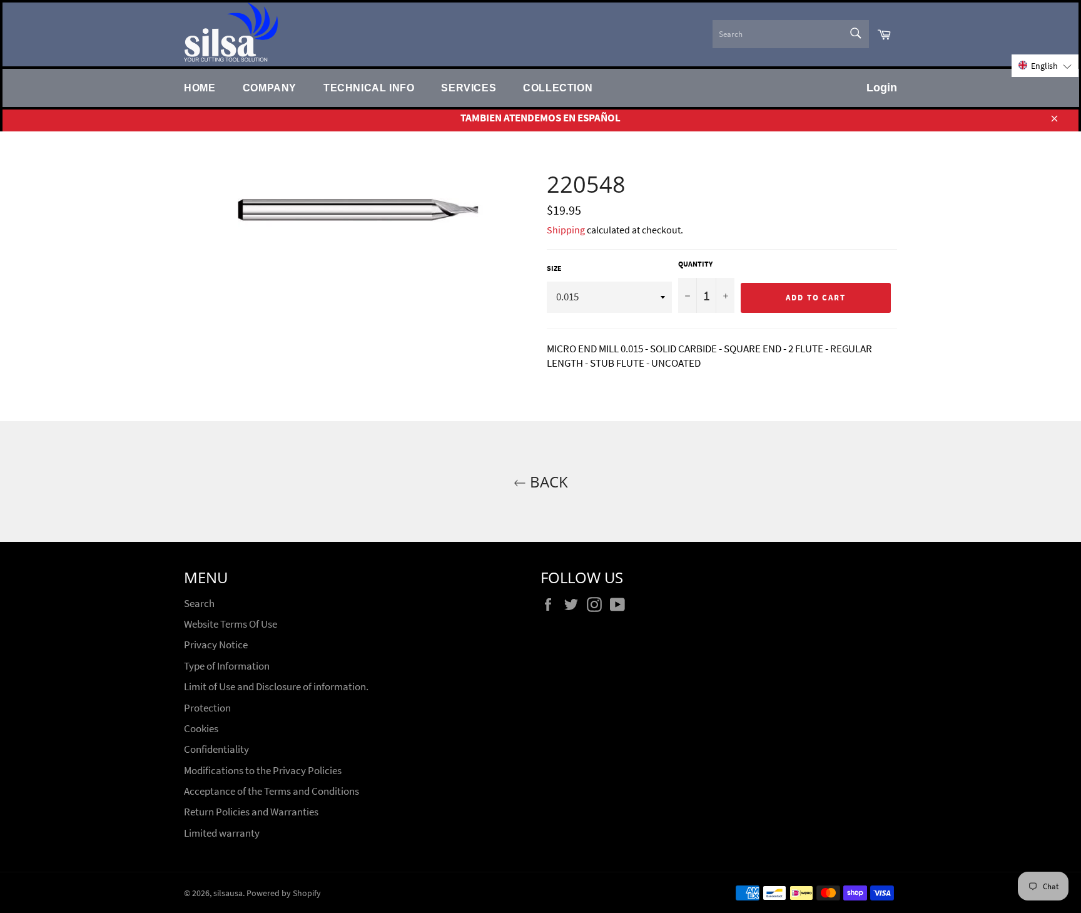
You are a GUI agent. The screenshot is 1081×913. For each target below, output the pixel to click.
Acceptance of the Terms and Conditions (271, 791)
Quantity (695, 263)
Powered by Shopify (283, 893)
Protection (207, 708)
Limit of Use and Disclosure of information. (276, 686)
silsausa (228, 893)
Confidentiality (216, 749)
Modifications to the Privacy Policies (263, 770)
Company (270, 87)
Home (199, 87)
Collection (557, 87)
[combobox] (791, 34)
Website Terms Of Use (230, 624)
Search (199, 603)
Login (881, 87)
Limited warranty (222, 833)
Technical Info (368, 87)
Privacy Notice (216, 644)
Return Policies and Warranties (251, 812)
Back (547, 481)
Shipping (566, 229)
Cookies (201, 728)
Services (468, 87)
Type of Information (227, 666)
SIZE (554, 268)
